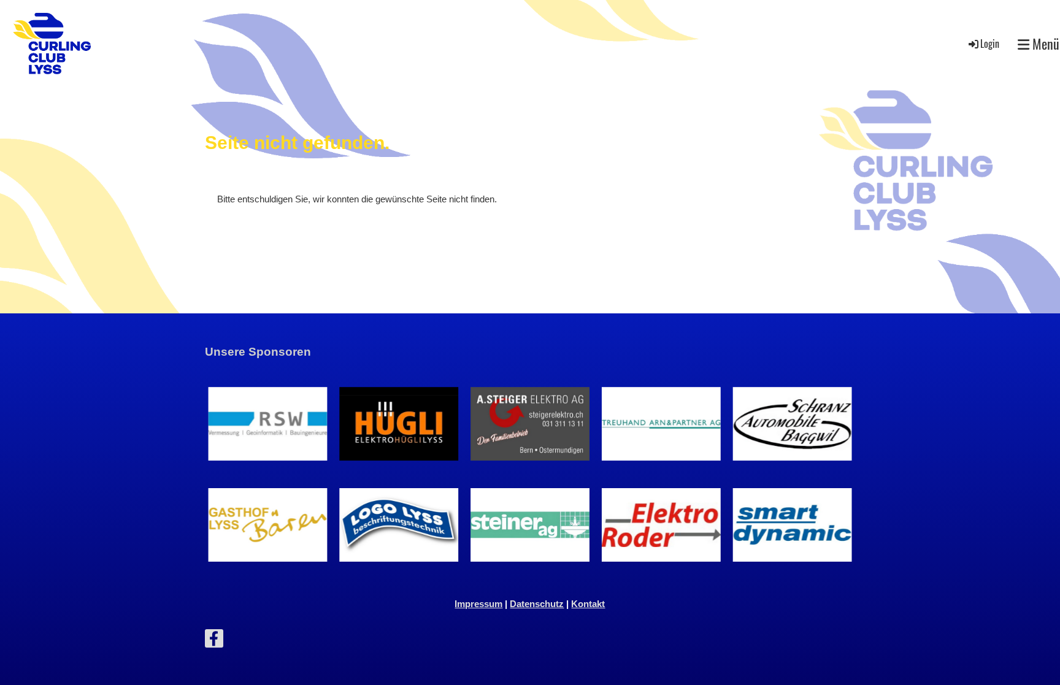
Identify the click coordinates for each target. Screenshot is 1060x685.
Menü (1044, 43)
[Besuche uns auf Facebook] (214, 641)
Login (989, 43)
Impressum (478, 604)
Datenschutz (537, 604)
